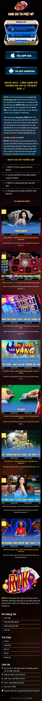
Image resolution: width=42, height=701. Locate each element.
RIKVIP (6, 97)
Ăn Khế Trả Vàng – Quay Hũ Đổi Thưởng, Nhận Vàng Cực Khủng (21, 372)
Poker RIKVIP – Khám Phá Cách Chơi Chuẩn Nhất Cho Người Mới (21, 238)
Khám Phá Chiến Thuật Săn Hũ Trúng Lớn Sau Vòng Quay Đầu (21, 327)
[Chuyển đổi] (4, 167)
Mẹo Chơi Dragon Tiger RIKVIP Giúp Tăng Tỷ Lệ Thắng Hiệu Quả (21, 550)
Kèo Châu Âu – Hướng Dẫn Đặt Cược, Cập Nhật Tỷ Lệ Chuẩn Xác (21, 462)
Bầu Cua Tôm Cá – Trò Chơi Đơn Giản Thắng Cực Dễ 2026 (21, 283)
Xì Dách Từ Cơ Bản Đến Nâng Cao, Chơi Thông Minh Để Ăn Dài (21, 417)
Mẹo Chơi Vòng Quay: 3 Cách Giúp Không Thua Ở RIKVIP (21, 506)
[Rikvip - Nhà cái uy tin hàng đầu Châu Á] (21, 6)
